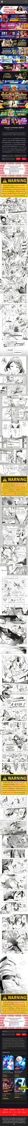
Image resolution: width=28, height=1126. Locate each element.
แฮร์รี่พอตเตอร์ (12, 1109)
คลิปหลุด (24, 1112)
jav (10, 1112)
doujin (22, 1109)
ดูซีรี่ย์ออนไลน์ (5, 1112)
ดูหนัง (14, 1114)
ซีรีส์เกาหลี (6, 1109)
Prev (18, 159)
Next (24, 159)
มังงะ (15, 1112)
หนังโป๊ (19, 1112)
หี (12, 1112)
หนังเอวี (18, 1109)
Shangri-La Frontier (18, 129)
